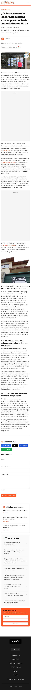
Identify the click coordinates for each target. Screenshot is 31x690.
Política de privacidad (15, 663)
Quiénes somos (15, 655)
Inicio (2, 27)
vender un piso (5, 150)
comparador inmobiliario (8, 245)
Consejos (6, 9)
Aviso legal (15, 659)
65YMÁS (7, 39)
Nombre (3, 459)
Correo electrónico (5, 466)
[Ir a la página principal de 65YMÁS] (7, 2)
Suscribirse (15, 623)
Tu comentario (4, 474)
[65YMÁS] (2, 39)
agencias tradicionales (8, 162)
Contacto (15, 671)
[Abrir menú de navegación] (28, 2)
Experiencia (9, 27)
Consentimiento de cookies (15, 679)
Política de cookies (15, 667)
